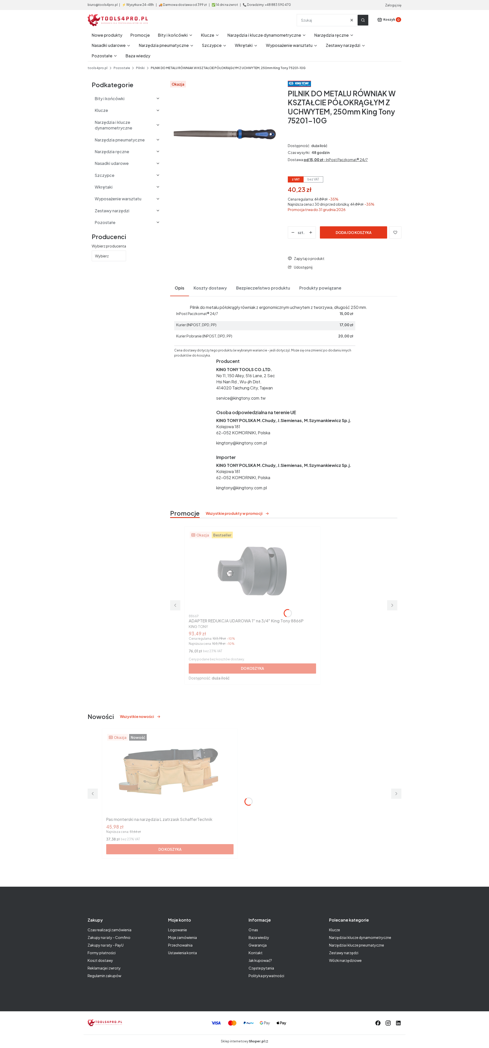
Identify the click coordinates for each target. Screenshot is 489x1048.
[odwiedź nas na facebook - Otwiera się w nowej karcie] (378, 1023)
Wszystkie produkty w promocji (234, 513)
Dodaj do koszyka (354, 232)
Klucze (334, 929)
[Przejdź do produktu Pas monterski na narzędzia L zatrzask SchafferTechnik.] (170, 774)
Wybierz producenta (109, 246)
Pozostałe (122, 68)
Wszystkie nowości (137, 716)
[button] (363, 20)
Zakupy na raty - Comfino (109, 937)
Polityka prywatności (266, 975)
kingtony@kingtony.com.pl (241, 443)
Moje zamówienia (182, 937)
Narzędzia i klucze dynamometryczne (360, 937)
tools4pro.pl (97, 68)
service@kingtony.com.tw (241, 398)
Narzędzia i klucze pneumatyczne (356, 945)
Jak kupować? (260, 960)
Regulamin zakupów (104, 975)
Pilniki (140, 68)
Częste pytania (261, 968)
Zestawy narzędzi (343, 952)
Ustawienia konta (182, 952)
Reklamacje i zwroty (104, 968)
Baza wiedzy (259, 937)
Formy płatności (102, 952)
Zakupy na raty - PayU (106, 945)
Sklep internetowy (243, 1041)
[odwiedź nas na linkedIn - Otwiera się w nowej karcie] (398, 1023)
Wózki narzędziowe (345, 960)
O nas (253, 929)
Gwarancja (258, 945)
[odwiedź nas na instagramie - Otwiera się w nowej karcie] (388, 1023)
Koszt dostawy (100, 960)
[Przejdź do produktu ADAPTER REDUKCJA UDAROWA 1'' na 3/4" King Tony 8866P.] (252, 571)
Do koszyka (252, 668)
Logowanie (177, 929)
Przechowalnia (180, 945)
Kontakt (256, 952)
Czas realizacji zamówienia (109, 929)
